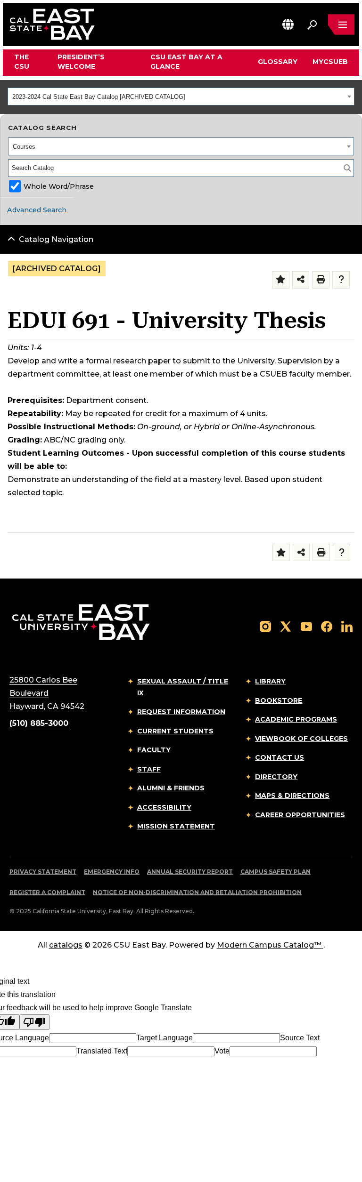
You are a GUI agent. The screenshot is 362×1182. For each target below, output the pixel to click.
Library (270, 681)
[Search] (347, 168)
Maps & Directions (292, 795)
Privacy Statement (42, 871)
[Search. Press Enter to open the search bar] (312, 24)
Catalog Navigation (56, 239)
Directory (276, 776)
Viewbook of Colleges (301, 738)
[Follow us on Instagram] (265, 625)
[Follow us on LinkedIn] (347, 625)
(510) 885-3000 (38, 723)
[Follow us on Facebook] (326, 625)
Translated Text (101, 1051)
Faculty (154, 750)
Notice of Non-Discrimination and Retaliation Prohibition (197, 892)
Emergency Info (112, 871)
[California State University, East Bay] (80, 621)
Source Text (300, 1038)
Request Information (181, 712)
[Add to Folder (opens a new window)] (280, 280)
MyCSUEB (330, 61)
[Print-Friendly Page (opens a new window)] (320, 280)
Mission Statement (176, 826)
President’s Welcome (81, 62)
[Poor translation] (34, 1022)
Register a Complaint (47, 892)
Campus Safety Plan (275, 871)
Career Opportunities (300, 815)
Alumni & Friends (171, 788)
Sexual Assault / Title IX (182, 687)
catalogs (65, 945)
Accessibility (164, 807)
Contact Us (279, 757)
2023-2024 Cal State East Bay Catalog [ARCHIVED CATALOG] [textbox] (98, 96)
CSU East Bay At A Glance (186, 62)
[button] (288, 24)
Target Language (164, 1038)
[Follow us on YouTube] (306, 625)
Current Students (175, 731)
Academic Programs (296, 719)
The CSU (21, 62)
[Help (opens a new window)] (341, 280)
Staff (149, 769)
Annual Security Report (190, 871)
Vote (222, 1051)
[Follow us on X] (285, 625)
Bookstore (278, 700)
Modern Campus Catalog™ (269, 945)
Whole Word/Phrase (59, 186)
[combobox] (181, 96)
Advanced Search (36, 210)
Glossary (277, 61)
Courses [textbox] (24, 146)
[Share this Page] (301, 280)
